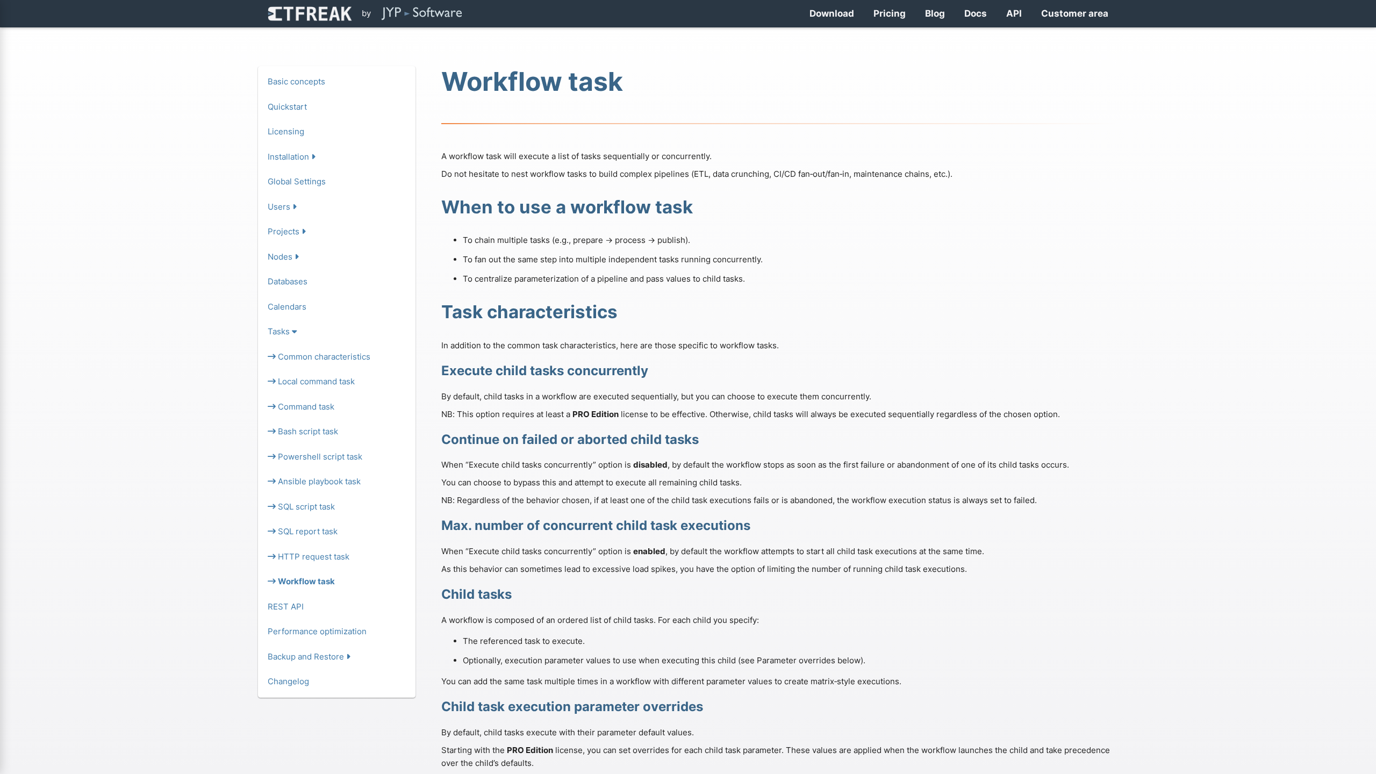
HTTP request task (312, 556)
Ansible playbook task (318, 481)
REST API (286, 606)
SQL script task (305, 506)
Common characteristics (323, 357)
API (1014, 13)
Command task (305, 407)
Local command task (315, 381)
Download (831, 13)
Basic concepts (296, 81)
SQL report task (307, 531)
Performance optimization (317, 631)
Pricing (889, 13)
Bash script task (307, 431)
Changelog (288, 681)
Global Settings (297, 181)
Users (280, 207)
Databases (287, 281)
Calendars (287, 307)
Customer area (1074, 13)
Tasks (280, 331)
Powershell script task (319, 457)
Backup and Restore (307, 656)
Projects (285, 231)
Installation (289, 157)
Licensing (286, 131)
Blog (935, 13)
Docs (975, 13)
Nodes (281, 257)
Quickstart (287, 107)
